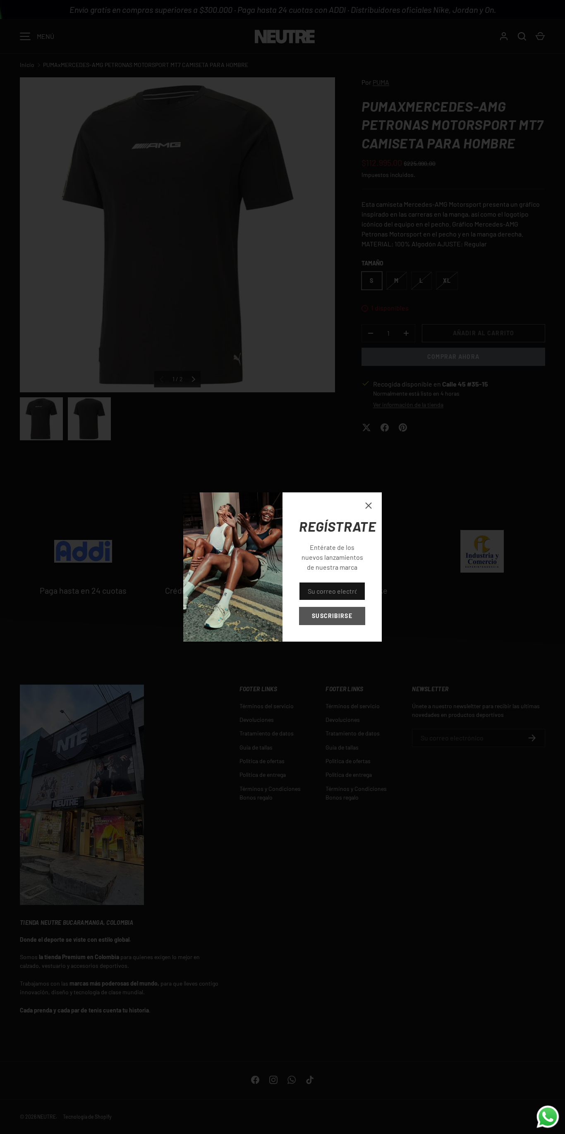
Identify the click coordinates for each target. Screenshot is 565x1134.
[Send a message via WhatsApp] (548, 1117)
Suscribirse (332, 615)
